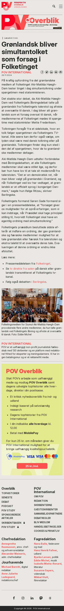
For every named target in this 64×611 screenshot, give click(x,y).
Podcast (7, 506)
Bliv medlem (42, 522)
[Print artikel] (60, 72)
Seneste (7, 497)
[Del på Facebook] (42, 72)
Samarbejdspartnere (48, 513)
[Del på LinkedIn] (51, 72)
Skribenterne (43, 505)
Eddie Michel (41, 560)
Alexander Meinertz (13, 553)
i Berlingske (38, 281)
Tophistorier (10, 493)
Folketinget (42, 263)
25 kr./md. (32, 466)
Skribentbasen (11, 523)
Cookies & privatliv (47, 531)
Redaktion (41, 501)
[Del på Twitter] (47, 72)
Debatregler (42, 518)
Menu (60, 6)
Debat (5, 502)
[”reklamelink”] (32, 22)
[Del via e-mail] (56, 72)
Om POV (39, 496)
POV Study (8, 510)
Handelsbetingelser (47, 526)
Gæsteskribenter (46, 509)
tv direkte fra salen (21, 268)
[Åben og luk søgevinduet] (54, 7)
